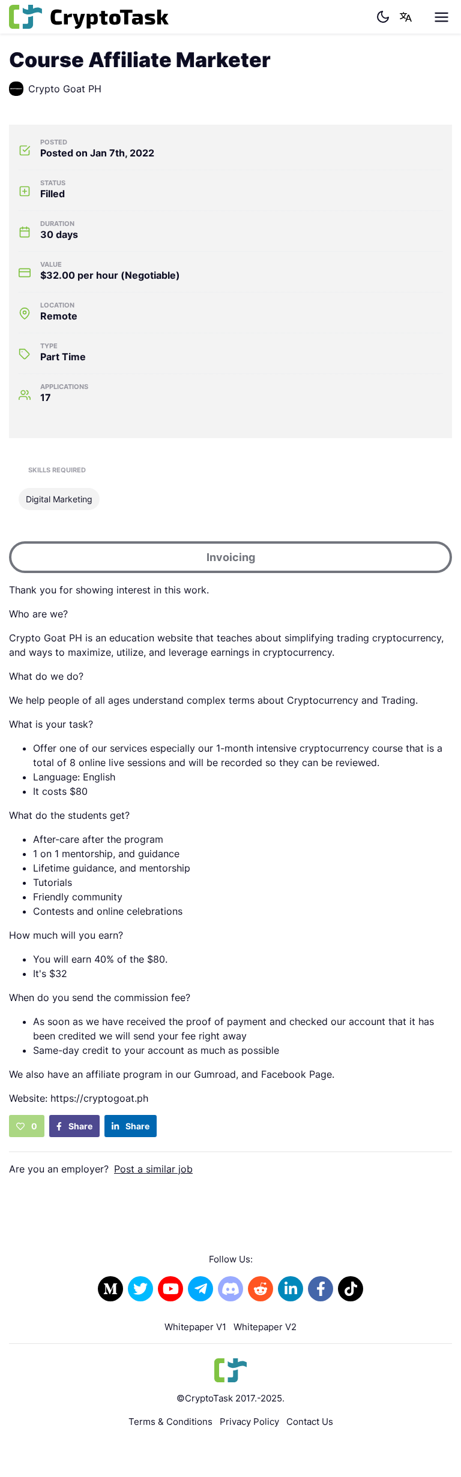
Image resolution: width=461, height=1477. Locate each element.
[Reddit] (260, 1288)
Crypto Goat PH (64, 89)
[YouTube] (170, 1288)
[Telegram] (200, 1288)
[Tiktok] (350, 1288)
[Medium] (110, 1288)
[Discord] (230, 1288)
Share (79, 1126)
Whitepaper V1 (195, 1327)
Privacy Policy (249, 1421)
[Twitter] (140, 1288)
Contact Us (309, 1421)
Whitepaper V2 (265, 1327)
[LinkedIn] (290, 1288)
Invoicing (230, 557)
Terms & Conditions (170, 1421)
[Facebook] (320, 1288)
